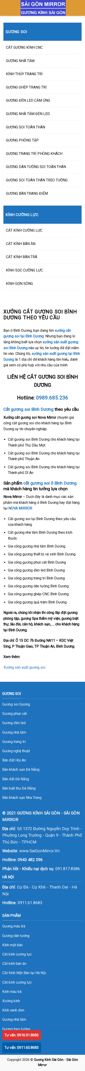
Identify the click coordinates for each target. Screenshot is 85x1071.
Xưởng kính (11, 1001)
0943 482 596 (30, 859)
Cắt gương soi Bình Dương (28, 409)
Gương (24, 704)
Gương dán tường (15, 936)
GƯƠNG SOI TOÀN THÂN (25, 127)
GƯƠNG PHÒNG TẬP (22, 140)
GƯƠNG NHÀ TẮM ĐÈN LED (28, 114)
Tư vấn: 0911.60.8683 (22, 1047)
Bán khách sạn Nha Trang (21, 797)
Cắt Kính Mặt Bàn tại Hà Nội (24, 973)
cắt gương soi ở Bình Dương (50, 483)
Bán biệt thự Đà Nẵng (19, 788)
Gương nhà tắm (14, 1019)
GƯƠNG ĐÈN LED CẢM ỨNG (28, 100)
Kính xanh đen (13, 1010)
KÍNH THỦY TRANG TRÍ (24, 74)
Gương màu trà (13, 926)
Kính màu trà (12, 991)
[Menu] (6, 7)
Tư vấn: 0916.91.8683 (22, 1035)
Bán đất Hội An (14, 760)
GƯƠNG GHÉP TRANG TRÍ (26, 87)
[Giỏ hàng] (79, 8)
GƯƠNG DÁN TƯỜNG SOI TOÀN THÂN (36, 167)
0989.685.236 (52, 398)
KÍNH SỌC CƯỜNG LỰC (24, 270)
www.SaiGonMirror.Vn (39, 850)
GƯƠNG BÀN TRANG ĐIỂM (27, 193)
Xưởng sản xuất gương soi (24, 667)
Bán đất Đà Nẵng (15, 779)
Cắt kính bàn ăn (14, 963)
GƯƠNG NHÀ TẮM (20, 61)
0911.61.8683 (30, 902)
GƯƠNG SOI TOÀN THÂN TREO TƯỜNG (37, 180)
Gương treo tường (16, 1029)
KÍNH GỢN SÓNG (19, 283)
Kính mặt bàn (12, 945)
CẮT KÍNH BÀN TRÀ (21, 257)
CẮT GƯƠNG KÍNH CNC (24, 47)
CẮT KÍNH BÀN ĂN (20, 244)
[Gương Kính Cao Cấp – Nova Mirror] (43, 8)
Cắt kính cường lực (17, 954)
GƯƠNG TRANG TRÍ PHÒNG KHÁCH (34, 153)
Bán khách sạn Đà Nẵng (20, 769)
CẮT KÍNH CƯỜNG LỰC (24, 230)
